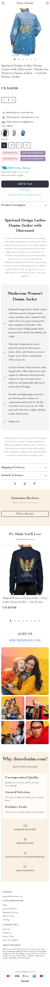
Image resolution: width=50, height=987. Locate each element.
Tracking (6, 920)
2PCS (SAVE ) (10, 153)
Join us (25, 634)
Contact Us (7, 933)
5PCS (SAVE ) (10, 159)
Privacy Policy (8, 937)
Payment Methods (10, 909)
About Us (6, 929)
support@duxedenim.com (13, 896)
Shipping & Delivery (10, 912)
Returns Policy (8, 916)
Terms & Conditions (10, 940)
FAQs (5, 905)
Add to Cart (25, 184)
